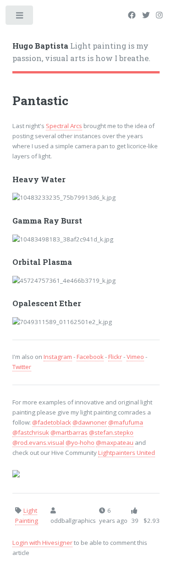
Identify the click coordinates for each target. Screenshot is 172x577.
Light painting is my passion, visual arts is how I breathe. (81, 52)
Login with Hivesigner (42, 542)
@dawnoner (89, 422)
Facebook (90, 357)
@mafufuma (125, 422)
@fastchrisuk (30, 432)
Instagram (58, 357)
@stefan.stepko (111, 432)
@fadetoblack (51, 422)
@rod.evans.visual (38, 442)
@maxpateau (114, 442)
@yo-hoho (80, 442)
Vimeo (135, 357)
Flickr (115, 357)
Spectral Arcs (64, 126)
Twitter (21, 367)
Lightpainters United (126, 452)
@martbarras (69, 432)
